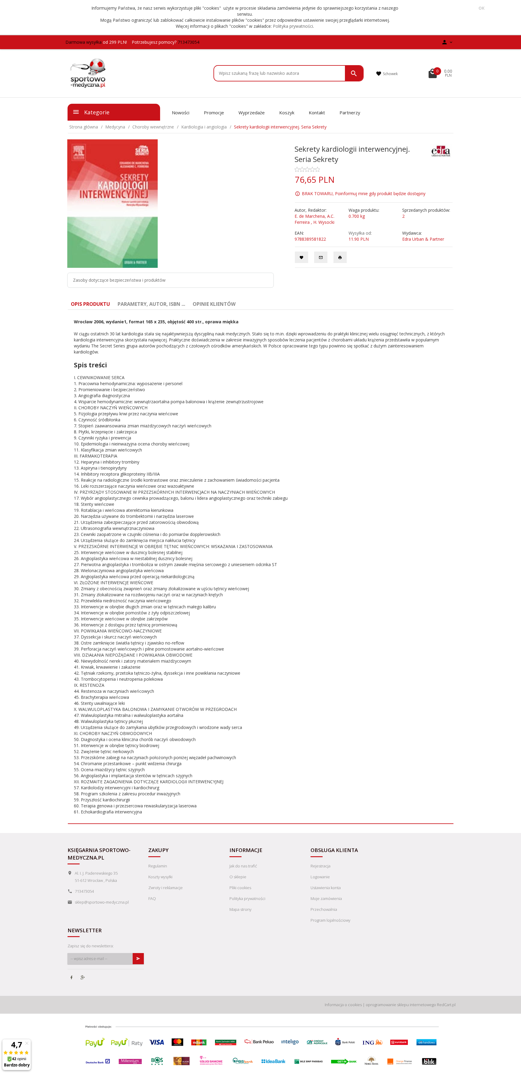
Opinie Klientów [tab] (214, 304)
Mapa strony (240, 909)
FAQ (152, 898)
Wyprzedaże (251, 112)
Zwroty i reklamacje (165, 887)
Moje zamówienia (326, 898)
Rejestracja (320, 866)
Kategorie (96, 112)
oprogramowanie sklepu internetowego (401, 1004)
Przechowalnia (324, 909)
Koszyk (286, 112)
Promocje (214, 112)
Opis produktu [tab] (90, 304)
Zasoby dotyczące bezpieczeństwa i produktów (119, 280)
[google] (83, 978)
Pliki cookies (240, 887)
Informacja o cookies (343, 1004)
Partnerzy (349, 112)
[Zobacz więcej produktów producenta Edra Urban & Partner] (441, 151)
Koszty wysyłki (160, 876)
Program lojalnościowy (330, 920)
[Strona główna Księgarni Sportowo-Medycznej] (88, 72)
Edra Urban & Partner (423, 239)
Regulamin (157, 866)
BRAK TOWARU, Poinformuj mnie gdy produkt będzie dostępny (363, 193)
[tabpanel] (260, 567)
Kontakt (317, 112)
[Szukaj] (354, 73)
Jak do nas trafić (243, 866)
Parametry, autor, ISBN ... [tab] (151, 304)
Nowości (180, 112)
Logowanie (320, 876)
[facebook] (72, 978)
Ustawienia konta (326, 887)
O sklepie (237, 876)
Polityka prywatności (293, 26)
